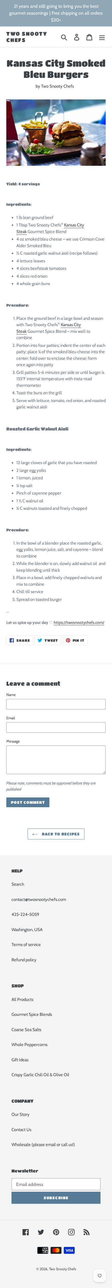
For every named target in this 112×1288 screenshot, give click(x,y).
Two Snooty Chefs (26, 37)
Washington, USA (27, 929)
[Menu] (102, 37)
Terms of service (26, 944)
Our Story (20, 1114)
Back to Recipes (60, 834)
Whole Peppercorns (29, 1044)
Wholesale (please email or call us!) (43, 1144)
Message (13, 741)
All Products (22, 999)
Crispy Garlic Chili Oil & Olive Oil (40, 1074)
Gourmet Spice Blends (31, 1014)
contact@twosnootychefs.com (38, 899)
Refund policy (23, 959)
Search (17, 884)
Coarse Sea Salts (26, 1029)
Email (10, 718)
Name (11, 694)
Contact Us (21, 1129)
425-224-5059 (25, 914)
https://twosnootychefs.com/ (79, 622)
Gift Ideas (19, 1059)
